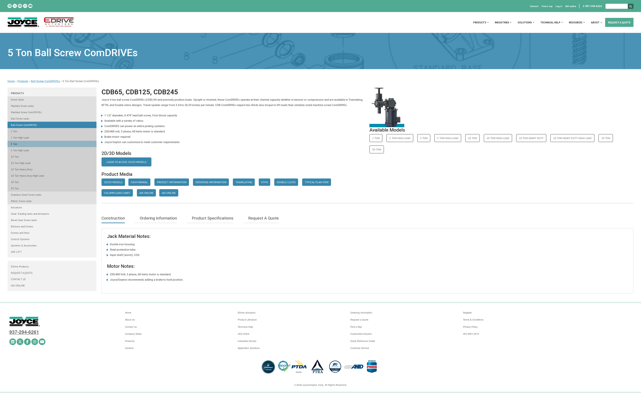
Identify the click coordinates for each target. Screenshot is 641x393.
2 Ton (14, 131)
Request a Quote (619, 22)
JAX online (570, 6)
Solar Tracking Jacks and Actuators (30, 213)
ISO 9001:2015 (471, 333)
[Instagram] (25, 6)
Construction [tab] (113, 218)
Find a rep (547, 6)
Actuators (16, 207)
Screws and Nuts (20, 232)
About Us (130, 319)
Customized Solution (361, 333)
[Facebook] (20, 6)
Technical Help (550, 22)
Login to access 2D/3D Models (126, 162)
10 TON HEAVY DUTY (531, 138)
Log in (559, 6)
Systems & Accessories (24, 245)
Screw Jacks (17, 99)
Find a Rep (356, 326)
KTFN (264, 182)
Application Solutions (249, 348)
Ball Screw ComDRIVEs (45, 81)
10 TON (472, 138)
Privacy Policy (470, 326)
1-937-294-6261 (592, 6)
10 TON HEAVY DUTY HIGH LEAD (572, 138)
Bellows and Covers (22, 226)
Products (479, 22)
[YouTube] (30, 6)
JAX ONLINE (146, 192)
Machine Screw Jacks (22, 106)
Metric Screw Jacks (21, 201)
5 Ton (14, 144)
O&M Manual (139, 182)
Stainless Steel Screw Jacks (26, 194)
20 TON (605, 138)
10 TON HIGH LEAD (498, 138)
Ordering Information (361, 312)
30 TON (376, 149)
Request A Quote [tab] (263, 218)
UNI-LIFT (16, 251)
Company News (133, 333)
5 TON (424, 138)
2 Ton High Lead (20, 137)
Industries (502, 22)
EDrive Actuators (246, 312)
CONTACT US (18, 279)
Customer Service (359, 348)
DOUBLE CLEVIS (286, 182)
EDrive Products (20, 266)
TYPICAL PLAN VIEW (317, 182)
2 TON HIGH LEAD (399, 138)
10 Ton (15, 156)
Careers (129, 348)
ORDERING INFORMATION (210, 182)
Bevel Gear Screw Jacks (24, 220)
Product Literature (247, 319)
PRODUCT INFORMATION (171, 182)
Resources (575, 22)
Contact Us (131, 326)
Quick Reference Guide (362, 341)
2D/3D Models (113, 182)
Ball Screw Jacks (20, 118)
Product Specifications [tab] (212, 218)
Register (467, 312)
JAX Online (243, 333)
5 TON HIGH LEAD (447, 138)
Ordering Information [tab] (158, 218)
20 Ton (15, 182)
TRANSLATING (243, 182)
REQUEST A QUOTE (22, 272)
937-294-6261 (24, 331)
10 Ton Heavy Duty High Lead (27, 175)
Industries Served (247, 341)
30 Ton (15, 188)
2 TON (376, 138)
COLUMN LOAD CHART (117, 192)
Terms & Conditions (473, 319)
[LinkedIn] (10, 6)
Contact (534, 6)
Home (11, 81)
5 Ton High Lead (20, 150)
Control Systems (20, 239)
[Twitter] (15, 6)
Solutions (525, 22)
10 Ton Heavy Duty (21, 169)
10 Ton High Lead (20, 163)
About (595, 22)
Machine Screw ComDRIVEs (26, 112)
